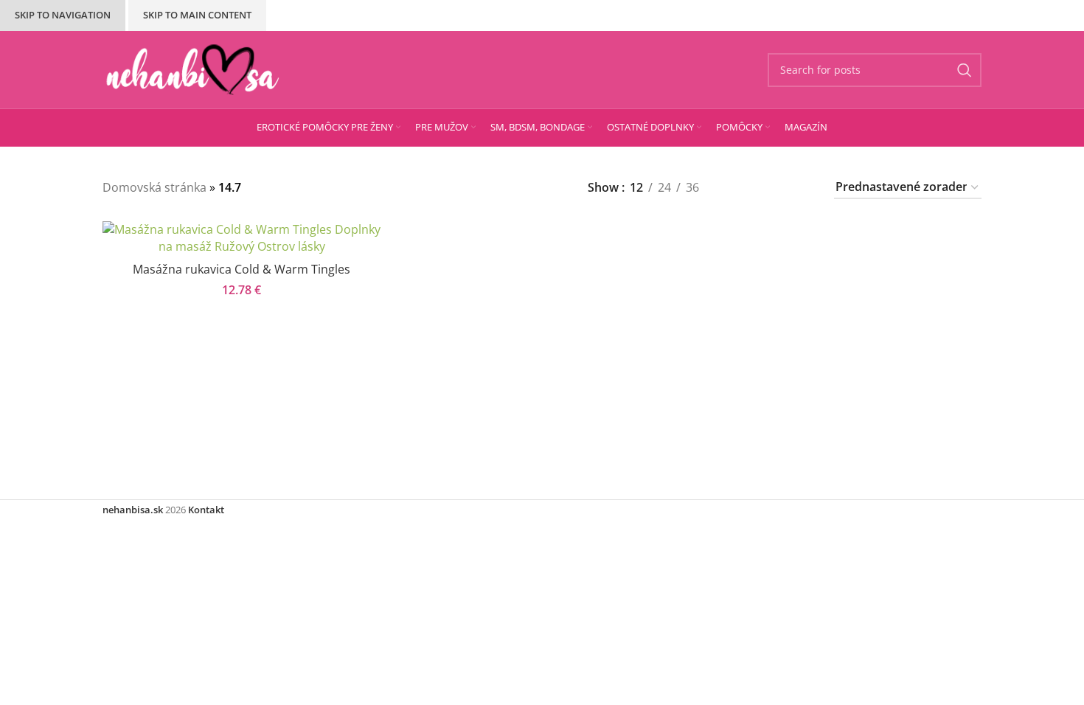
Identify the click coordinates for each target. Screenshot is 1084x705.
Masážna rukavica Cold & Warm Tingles (241, 269)
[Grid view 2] (737, 187)
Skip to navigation (63, 14)
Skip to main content (197, 14)
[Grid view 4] (801, 187)
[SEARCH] (964, 70)
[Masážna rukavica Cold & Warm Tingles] (242, 237)
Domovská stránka (154, 187)
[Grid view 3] (769, 187)
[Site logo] (193, 68)
